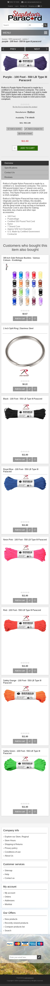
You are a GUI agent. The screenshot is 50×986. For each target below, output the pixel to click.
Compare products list (15, 927)
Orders (8, 897)
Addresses (9, 900)
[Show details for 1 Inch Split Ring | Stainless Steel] (25, 356)
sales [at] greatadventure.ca (32, 2)
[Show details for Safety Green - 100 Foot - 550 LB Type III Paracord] (25, 778)
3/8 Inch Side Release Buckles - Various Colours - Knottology (21, 259)
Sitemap (8, 870)
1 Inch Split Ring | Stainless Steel (18, 328)
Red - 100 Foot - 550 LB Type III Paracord (22, 610)
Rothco (31, 112)
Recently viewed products (16, 923)
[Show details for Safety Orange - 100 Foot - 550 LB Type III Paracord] (25, 708)
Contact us (9, 878)
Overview (8, 163)
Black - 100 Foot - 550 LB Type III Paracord (22, 399)
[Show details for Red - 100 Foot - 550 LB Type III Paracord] (25, 637)
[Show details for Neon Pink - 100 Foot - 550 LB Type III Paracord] (25, 567)
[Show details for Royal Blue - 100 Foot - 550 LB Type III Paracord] (25, 497)
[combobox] (21, 25)
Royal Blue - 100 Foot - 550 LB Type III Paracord (20, 470)
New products (11, 919)
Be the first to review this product (25, 107)
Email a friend (26, 134)
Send (39, 957)
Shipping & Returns (14, 844)
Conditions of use (13, 852)
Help (7, 874)
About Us (9, 856)
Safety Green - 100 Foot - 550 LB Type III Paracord (21, 752)
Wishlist (8, 904)
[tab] (25, 163)
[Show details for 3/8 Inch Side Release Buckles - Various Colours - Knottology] (25, 285)
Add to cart (28, 148)
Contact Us (9, 172)
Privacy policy (11, 848)
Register (10, 6)
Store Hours (10, 840)
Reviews (8, 177)
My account (10, 893)
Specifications (10, 168)
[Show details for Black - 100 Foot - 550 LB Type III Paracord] (25, 426)
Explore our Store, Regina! (17, 837)
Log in (16, 6)
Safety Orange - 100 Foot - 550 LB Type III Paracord (22, 681)
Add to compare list (35, 129)
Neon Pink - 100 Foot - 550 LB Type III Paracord (25, 540)
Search (45, 25)
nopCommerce (29, 978)
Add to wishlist (15, 129)
